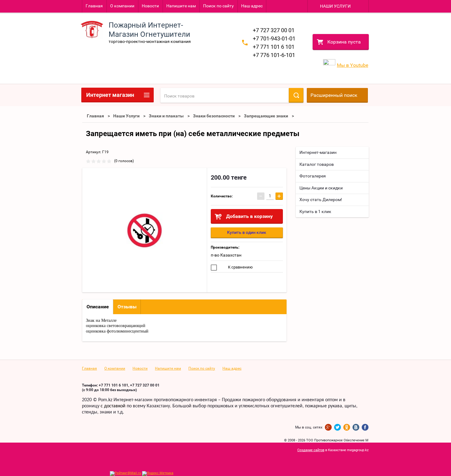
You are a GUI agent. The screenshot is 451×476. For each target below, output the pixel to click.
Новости (150, 5)
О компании (122, 5)
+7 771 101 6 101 (274, 47)
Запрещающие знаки (266, 115)
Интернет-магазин (318, 152)
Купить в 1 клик (315, 211)
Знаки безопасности (214, 115)
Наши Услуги (126, 115)
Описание (98, 307)
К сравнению (240, 267)
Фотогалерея (312, 175)
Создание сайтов (310, 450)
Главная (94, 5)
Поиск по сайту (218, 5)
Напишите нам (181, 5)
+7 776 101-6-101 (274, 55)
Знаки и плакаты (166, 115)
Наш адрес (252, 5)
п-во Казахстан (226, 255)
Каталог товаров (316, 164)
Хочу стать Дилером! (320, 199)
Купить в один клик (246, 232)
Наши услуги (335, 6)
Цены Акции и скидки (321, 187)
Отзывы (127, 307)
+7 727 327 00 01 (274, 30)
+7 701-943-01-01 (274, 38)
